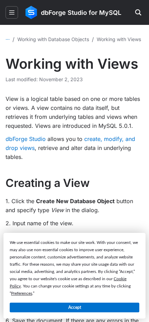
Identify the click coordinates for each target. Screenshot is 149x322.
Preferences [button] (21, 293)
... (8, 38)
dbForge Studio (26, 138)
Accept (74, 307)
